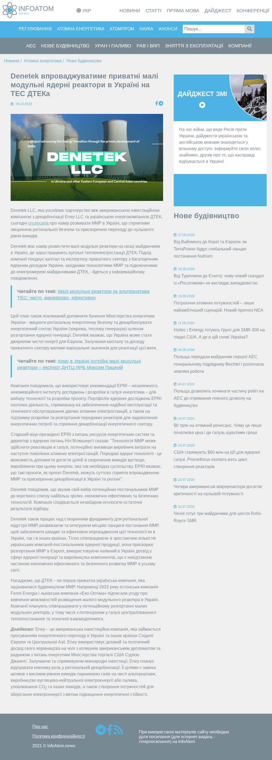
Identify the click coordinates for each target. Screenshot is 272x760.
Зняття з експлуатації (194, 45)
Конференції (253, 10)
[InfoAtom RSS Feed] (118, 732)
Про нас (40, 726)
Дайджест (218, 10)
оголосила (38, 223)
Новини (130, 10)
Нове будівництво (65, 45)
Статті (154, 10)
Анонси (168, 29)
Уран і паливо (113, 45)
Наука (146, 29)
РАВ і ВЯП (148, 45)
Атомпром (122, 29)
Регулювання (35, 29)
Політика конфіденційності (58, 736)
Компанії (240, 45)
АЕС (31, 45)
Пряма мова (183, 10)
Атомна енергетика (80, 29)
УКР (86, 10)
